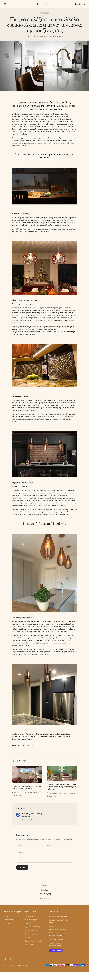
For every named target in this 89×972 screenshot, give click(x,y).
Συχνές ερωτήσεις (31, 920)
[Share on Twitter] (23, 745)
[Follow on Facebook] (5, 959)
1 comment (60, 36)
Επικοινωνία (29, 916)
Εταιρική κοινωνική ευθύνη (34, 941)
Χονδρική (28, 937)
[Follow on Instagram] (10, 959)
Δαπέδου (7, 923)
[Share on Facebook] (19, 745)
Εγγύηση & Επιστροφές (33, 927)
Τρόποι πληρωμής (31, 934)
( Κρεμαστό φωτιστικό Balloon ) (22, 618)
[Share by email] (32, 745)
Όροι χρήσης (29, 944)
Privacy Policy (51, 839)
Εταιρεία (28, 923)
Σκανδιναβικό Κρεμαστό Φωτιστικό (25, 300)
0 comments (17, 795)
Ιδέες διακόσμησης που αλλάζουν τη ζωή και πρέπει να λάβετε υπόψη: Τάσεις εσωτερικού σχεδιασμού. (61, 786)
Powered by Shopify (23, 965)
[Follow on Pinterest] (14, 959)
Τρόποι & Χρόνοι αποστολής (35, 930)
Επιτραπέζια (8, 920)
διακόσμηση (44, 13)
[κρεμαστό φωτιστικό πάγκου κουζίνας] (44, 694)
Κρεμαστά (7, 916)
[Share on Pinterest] (28, 745)
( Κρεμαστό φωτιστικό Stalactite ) (23, 483)
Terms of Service (63, 839)
